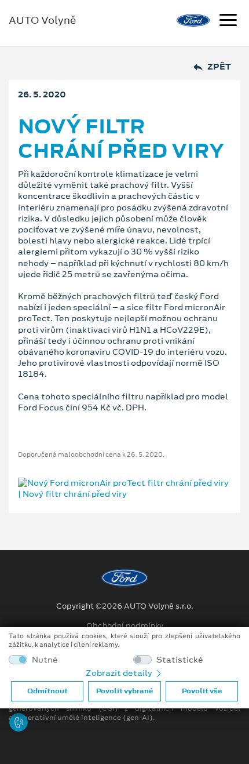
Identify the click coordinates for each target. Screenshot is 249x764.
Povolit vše (202, 691)
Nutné (45, 659)
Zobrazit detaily (120, 673)
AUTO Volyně (42, 20)
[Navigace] (228, 21)
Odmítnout (47, 691)
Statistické (179, 659)
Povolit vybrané (124, 691)
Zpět (219, 66)
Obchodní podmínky (124, 626)
